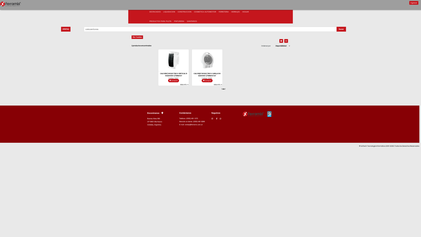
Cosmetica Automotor (205, 12)
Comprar (174, 81)
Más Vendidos (137, 37)
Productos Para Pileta (160, 21)
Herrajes (235, 12)
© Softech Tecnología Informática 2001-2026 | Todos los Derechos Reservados (389, 146)
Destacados (155, 12)
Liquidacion (169, 12)
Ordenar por (266, 46)
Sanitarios (192, 21)
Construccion (184, 12)
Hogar (245, 12)
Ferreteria (224, 12)
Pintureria (179, 21)
